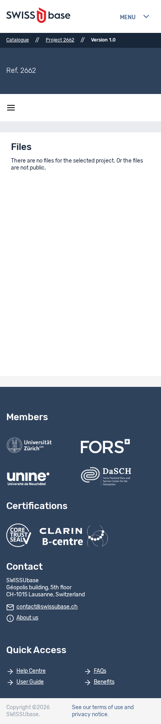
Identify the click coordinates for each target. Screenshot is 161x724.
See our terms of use (97, 707)
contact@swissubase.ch (47, 607)
